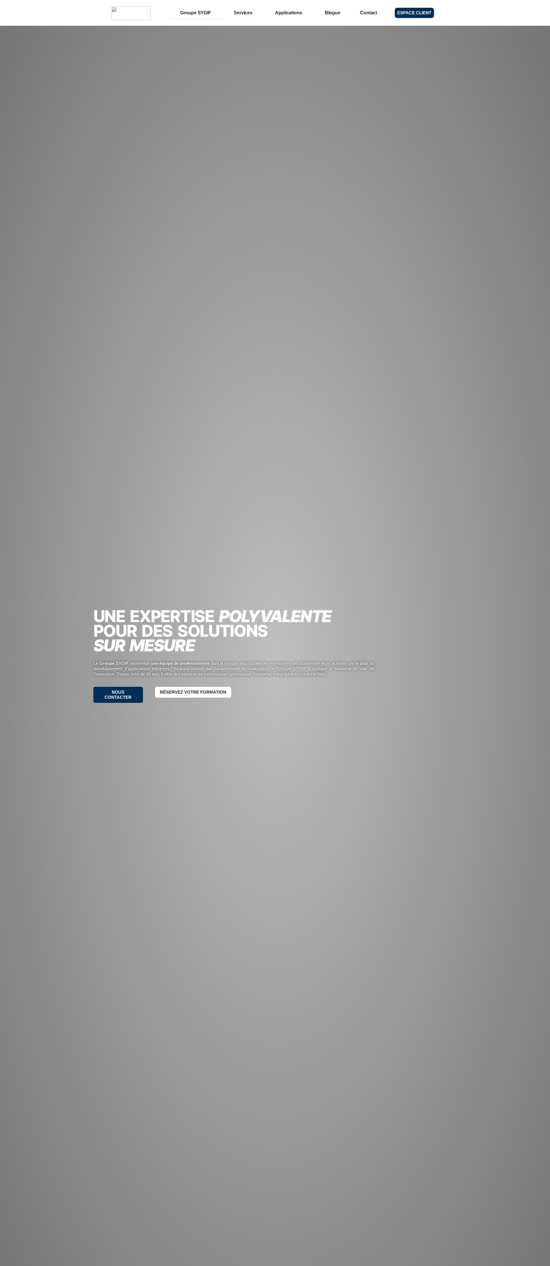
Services (243, 12)
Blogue (332, 12)
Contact (368, 12)
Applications (288, 12)
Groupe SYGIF (195, 12)
